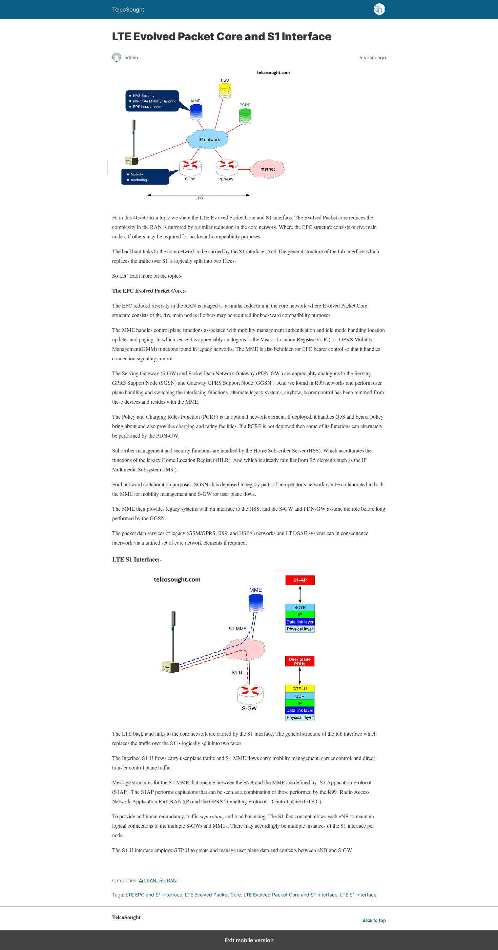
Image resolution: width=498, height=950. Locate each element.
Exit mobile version (249, 940)
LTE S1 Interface (358, 895)
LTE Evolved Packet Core (213, 895)
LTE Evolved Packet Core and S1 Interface (290, 895)
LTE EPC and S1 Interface (154, 895)
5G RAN (168, 880)
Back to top (374, 920)
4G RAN (148, 880)
